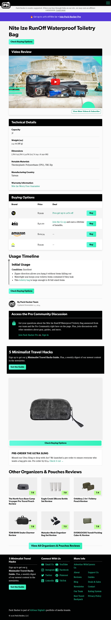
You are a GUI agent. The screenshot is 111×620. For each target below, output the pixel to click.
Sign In (45, 335)
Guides (91, 577)
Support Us (93, 572)
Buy (91, 213)
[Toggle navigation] (108, 3)
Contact (91, 586)
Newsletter (79, 586)
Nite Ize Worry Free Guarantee (26, 186)
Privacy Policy (94, 596)
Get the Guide (17, 367)
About (77, 572)
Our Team (78, 591)
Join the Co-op (59, 222)
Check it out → (56, 461)
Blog (76, 581)
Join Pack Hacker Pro (70, 16)
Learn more (61, 10)
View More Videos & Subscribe (86, 111)
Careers (91, 564)
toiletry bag (24, 280)
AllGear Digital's (37, 610)
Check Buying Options (21, 42)
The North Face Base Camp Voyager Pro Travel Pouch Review (22, 501)
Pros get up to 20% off (63, 213)
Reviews (78, 577)
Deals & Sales (94, 581)
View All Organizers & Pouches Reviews (55, 546)
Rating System (94, 591)
